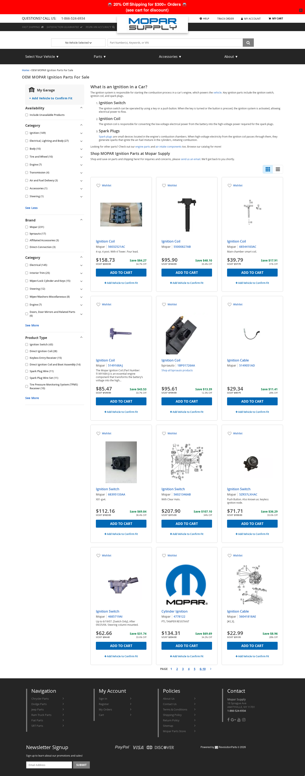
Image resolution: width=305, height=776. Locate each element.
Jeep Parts (37, 709)
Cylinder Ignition (174, 611)
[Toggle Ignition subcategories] (81, 132)
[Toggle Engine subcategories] (81, 164)
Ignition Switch (107, 489)
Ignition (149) (38, 133)
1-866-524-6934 (236, 711)
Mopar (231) (37, 227)
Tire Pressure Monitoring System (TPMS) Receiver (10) (54, 386)
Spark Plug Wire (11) (42, 371)
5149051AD (247, 365)
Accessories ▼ (170, 56)
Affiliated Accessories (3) (44, 240)
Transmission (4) (39, 172)
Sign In (103, 698)
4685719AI (115, 616)
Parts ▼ (100, 56)
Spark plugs (105, 136)
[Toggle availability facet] (81, 108)
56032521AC (116, 247)
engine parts (142, 146)
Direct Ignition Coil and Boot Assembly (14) (55, 364)
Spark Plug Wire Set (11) (44, 378)
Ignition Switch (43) (41, 344)
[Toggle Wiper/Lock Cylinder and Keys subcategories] (81, 280)
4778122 (179, 616)
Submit (81, 765)
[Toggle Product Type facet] (81, 337)
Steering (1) (37, 196)
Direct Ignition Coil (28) (43, 351)
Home (25, 70)
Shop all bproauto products (177, 370)
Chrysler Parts (40, 698)
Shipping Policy (172, 715)
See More (32, 325)
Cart (101, 715)
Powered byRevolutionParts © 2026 (223, 747)
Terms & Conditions (175, 709)
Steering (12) (37, 289)
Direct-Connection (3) (43, 247)
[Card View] (268, 169)
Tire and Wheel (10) (41, 156)
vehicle (218, 92)
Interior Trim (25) (40, 273)
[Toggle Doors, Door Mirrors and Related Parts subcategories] (81, 313)
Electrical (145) (38, 265)
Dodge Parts (39, 704)
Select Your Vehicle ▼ (42, 56)
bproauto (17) (38, 233)
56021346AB (182, 494)
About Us (168, 698)
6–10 (203, 669)
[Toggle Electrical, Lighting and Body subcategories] (81, 140)
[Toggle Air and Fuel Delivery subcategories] (81, 180)
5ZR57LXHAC (248, 494)
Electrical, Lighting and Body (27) (49, 141)
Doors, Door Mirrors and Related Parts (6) (52, 313)
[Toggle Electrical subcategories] (81, 265)
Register (104, 704)
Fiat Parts (37, 720)
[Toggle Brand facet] (81, 220)
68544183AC (247, 247)
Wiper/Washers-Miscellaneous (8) (50, 296)
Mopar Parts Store (174, 731)
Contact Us (170, 704)
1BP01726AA (186, 365)
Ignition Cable (238, 360)
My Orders (105, 709)
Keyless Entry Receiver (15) (46, 358)
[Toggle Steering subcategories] (81, 196)
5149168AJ (115, 365)
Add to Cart (121, 272)
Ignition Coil (105, 241)
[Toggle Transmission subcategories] (81, 172)
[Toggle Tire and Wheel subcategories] (81, 156)
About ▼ (231, 56)
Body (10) (35, 148)
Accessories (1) (38, 188)
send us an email (190, 159)
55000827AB (182, 247)
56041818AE (247, 616)
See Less (31, 208)
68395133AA (116, 494)
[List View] (278, 169)
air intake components (169, 146)
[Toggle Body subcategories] (81, 148)
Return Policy (171, 720)
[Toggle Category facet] (81, 125)
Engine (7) (36, 164)
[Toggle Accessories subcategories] (81, 188)
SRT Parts (37, 726)
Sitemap (168, 726)
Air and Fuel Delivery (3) (44, 180)
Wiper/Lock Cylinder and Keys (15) (50, 281)
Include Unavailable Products (47, 115)
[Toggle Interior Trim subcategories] (81, 273)
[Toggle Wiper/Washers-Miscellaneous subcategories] (81, 296)
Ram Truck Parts (41, 715)
